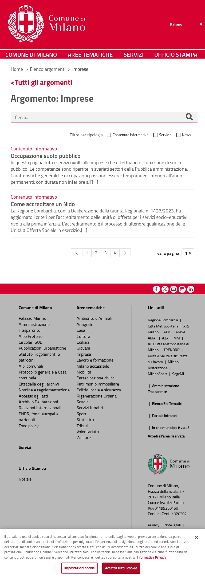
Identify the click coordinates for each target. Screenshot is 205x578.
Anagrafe (85, 324)
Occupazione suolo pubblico (46, 155)
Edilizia (83, 342)
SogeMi (178, 373)
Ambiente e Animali (94, 318)
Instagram (182, 289)
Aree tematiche (90, 54)
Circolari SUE (30, 342)
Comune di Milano (31, 54)
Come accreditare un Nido (43, 203)
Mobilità (84, 372)
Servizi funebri (90, 408)
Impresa (84, 354)
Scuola (83, 402)
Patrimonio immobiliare (98, 384)
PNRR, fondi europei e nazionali (38, 417)
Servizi (134, 54)
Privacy (154, 524)
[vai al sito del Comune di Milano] (46, 24)
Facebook (156, 289)
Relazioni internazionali (40, 408)
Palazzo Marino (32, 318)
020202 (180, 513)
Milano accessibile (93, 366)
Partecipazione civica (96, 378)
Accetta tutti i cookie (121, 567)
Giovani (83, 348)
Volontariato (88, 431)
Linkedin (190, 289)
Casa (81, 330)
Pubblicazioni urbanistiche (42, 348)
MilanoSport (158, 373)
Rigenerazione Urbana (97, 396)
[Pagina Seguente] (125, 252)
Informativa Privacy (151, 557)
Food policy (29, 426)
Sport (81, 414)
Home (17, 69)
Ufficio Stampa (175, 54)
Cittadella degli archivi (39, 384)
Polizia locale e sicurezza (99, 390)
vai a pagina (168, 253)
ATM (167, 331)
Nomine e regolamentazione (44, 390)
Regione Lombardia (163, 319)
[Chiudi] (196, 537)
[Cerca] (189, 117)
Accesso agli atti (33, 396)
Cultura (83, 336)
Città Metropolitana (163, 326)
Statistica (85, 420)
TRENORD (172, 349)
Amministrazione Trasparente (34, 327)
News (186, 134)
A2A (165, 338)
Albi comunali (31, 366)
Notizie (25, 479)
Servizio (165, 134)
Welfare (84, 437)
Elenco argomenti (48, 69)
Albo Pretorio (30, 336)
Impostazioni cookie (79, 567)
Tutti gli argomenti (43, 82)
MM (177, 338)
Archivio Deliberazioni (38, 402)
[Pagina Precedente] (76, 252)
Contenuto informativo (130, 134)
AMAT (153, 338)
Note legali (173, 524)
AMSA (181, 331)
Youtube (173, 289)
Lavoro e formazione (95, 360)
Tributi (82, 426)
